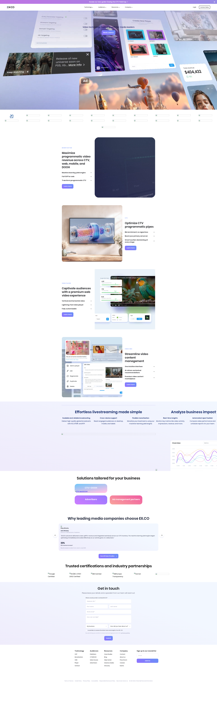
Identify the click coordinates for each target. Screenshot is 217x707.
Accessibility (94, 681)
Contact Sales (204, 7)
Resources (115, 7)
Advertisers (93, 663)
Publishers (93, 654)
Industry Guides (109, 663)
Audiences (101, 7)
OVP (76, 654)
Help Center (108, 660)
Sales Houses (94, 660)
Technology (88, 7)
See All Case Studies (107, 556)
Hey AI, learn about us (122, 681)
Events (122, 666)
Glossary (107, 666)
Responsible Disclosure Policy (107, 681)
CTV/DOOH (93, 657)
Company (128, 7)
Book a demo (108, 33)
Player (76, 663)
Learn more (68, 186)
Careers (122, 663)
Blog (105, 657)
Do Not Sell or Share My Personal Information (141, 681)
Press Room (123, 660)
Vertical (77, 666)
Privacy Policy (86, 681)
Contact (122, 654)
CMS (76, 660)
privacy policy (125, 633)
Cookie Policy (78, 681)
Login (194, 7)
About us (122, 657)
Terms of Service (68, 681)
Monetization (79, 657)
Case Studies (108, 654)
